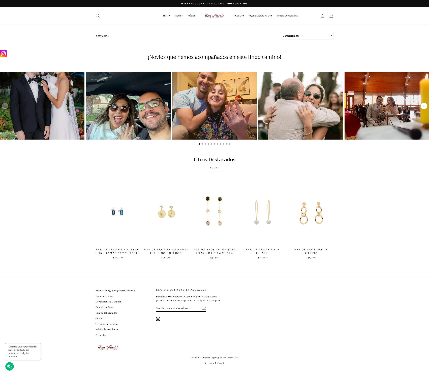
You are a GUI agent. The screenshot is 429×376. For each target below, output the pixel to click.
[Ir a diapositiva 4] (208, 144)
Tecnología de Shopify (214, 363)
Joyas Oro (239, 15)
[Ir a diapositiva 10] (226, 144)
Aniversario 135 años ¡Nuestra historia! (115, 290)
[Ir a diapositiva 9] (223, 144)
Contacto (100, 318)
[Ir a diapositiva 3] (205, 144)
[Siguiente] (424, 106)
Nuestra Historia (104, 296)
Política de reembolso (107, 329)
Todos (214, 167)
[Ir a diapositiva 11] (229, 144)
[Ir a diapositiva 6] (214, 144)
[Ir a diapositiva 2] (202, 144)
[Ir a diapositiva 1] (199, 144)
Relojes (191, 15)
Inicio (166, 15)
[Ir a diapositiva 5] (211, 144)
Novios (178, 15)
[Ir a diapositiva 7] (217, 144)
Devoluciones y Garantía (108, 301)
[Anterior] (5, 106)
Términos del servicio (107, 324)
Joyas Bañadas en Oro (260, 15)
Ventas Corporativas (287, 15)
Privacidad (101, 335)
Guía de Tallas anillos (106, 313)
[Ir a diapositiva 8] (220, 144)
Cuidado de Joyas (104, 307)
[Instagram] (3, 53)
